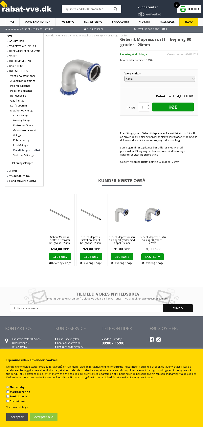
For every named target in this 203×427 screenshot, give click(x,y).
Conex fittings (21, 115)
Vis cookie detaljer (17, 407)
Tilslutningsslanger (21, 163)
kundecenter (148, 7)
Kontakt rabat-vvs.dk (68, 343)
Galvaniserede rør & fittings (24, 133)
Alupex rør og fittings (22, 81)
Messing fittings (22, 120)
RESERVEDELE (167, 21)
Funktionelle (18, 396)
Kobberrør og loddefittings (21, 143)
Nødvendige (18, 387)
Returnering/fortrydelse (70, 347)
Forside (50, 35)
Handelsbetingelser (68, 339)
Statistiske (17, 401)
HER (70, 377)
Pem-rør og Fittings (21, 90)
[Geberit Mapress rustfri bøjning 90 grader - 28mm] (81, 77)
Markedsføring (20, 392)
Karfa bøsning (18, 105)
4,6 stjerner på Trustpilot (37, 29)
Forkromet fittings (23, 125)
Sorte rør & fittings (23, 155)
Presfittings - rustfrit (26, 150)
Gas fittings (17, 100)
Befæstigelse (18, 95)
